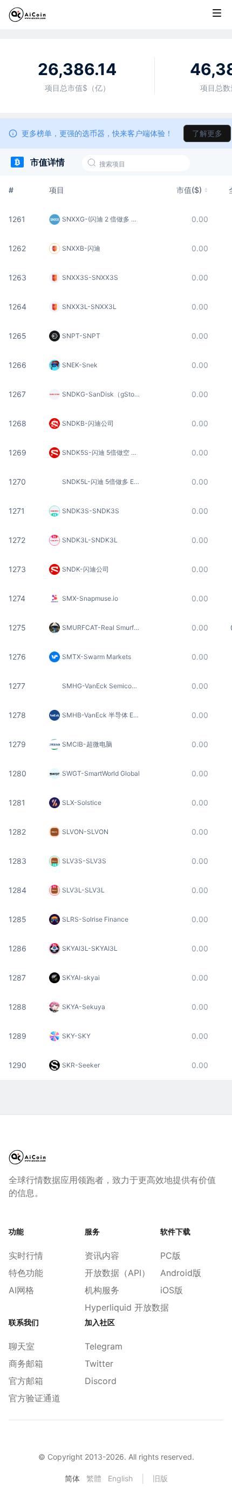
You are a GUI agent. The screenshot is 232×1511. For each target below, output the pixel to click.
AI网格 (21, 1290)
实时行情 (26, 1255)
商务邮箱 (26, 1363)
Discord (101, 1380)
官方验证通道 (34, 1398)
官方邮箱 (26, 1380)
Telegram (103, 1346)
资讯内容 (102, 1255)
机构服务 (102, 1290)
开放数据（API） (116, 1272)
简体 (72, 1478)
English (120, 1478)
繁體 (93, 1478)
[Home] (27, 14)
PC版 (170, 1255)
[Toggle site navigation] (217, 13)
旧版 (160, 1478)
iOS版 (171, 1290)
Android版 (180, 1272)
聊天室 (22, 1346)
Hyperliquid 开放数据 (116, 1307)
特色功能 (26, 1272)
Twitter (99, 1363)
